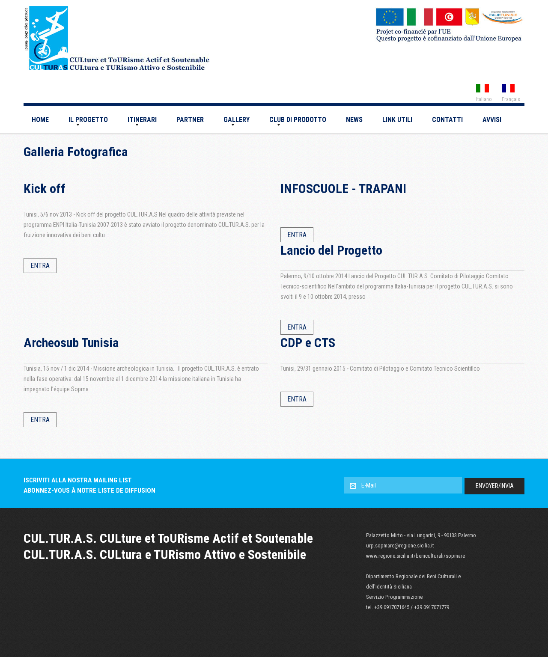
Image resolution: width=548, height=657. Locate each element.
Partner (190, 120)
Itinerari (142, 120)
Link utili (397, 120)
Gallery (236, 120)
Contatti (447, 120)
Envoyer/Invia (495, 485)
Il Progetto (88, 120)
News (354, 120)
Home (40, 120)
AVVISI (491, 120)
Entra (40, 266)
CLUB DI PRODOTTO (297, 120)
